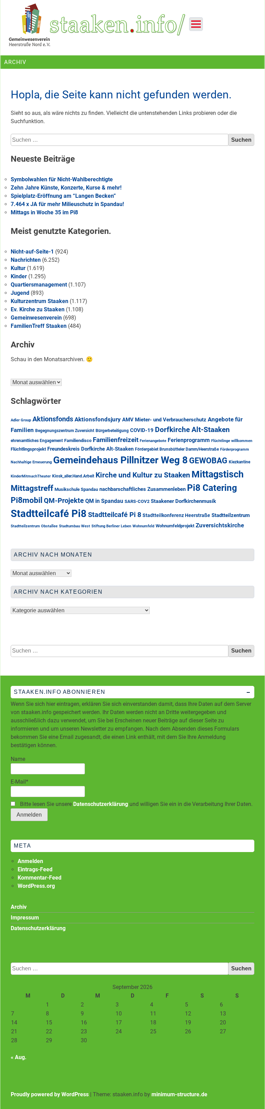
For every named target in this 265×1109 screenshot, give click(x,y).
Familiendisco (77, 440)
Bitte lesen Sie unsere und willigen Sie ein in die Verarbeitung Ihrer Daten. (136, 804)
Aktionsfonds (52, 419)
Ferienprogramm (189, 440)
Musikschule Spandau (76, 489)
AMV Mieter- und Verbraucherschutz (164, 420)
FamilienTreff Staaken (39, 326)
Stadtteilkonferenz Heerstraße (176, 515)
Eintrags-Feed (35, 869)
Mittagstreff (32, 488)
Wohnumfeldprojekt (175, 525)
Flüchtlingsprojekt (28, 449)
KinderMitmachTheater (31, 476)
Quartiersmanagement (39, 284)
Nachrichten (26, 260)
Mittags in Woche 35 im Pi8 (44, 212)
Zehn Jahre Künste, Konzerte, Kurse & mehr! (66, 187)
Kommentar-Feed (39, 877)
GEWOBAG (208, 460)
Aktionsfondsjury (98, 419)
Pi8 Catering (212, 488)
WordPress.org (36, 886)
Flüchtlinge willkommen (231, 441)
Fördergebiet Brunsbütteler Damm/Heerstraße (177, 449)
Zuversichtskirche (220, 525)
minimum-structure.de (179, 1094)
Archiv (19, 907)
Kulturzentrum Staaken (39, 301)
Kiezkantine (239, 462)
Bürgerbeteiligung (112, 430)
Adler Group (21, 420)
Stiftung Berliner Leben (111, 526)
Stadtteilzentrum (231, 515)
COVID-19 (142, 430)
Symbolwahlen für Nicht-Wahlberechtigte (62, 179)
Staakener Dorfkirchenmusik (183, 501)
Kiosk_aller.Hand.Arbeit (73, 476)
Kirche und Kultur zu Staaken (143, 475)
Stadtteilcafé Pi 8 (114, 515)
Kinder (19, 276)
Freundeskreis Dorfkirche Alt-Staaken (90, 449)
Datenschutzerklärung (100, 804)
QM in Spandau (104, 501)
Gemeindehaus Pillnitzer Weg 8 (120, 460)
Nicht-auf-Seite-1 (32, 251)
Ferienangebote (153, 441)
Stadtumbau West (74, 526)
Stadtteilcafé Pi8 (49, 513)
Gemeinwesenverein (36, 317)
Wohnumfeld (143, 526)
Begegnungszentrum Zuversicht (64, 430)
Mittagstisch (218, 474)
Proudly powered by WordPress (50, 1094)
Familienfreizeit (115, 440)
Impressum (25, 917)
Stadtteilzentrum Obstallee (34, 526)
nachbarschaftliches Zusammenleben (142, 489)
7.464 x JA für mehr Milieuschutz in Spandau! (67, 204)
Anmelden (30, 861)
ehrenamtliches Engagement (37, 440)
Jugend (20, 293)
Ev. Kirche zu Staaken (38, 309)
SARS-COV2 (137, 501)
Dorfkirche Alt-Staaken (192, 430)
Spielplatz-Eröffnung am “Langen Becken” (63, 196)
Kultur (18, 268)
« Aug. (19, 1057)
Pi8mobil (26, 500)
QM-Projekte (64, 501)
